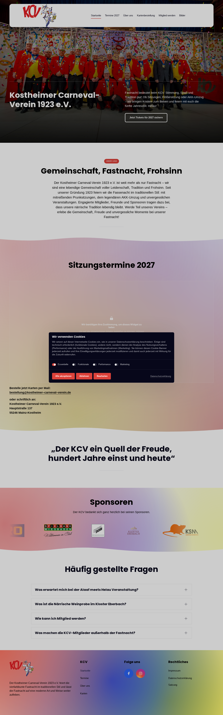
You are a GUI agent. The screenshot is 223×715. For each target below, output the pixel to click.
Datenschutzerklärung (160, 376)
